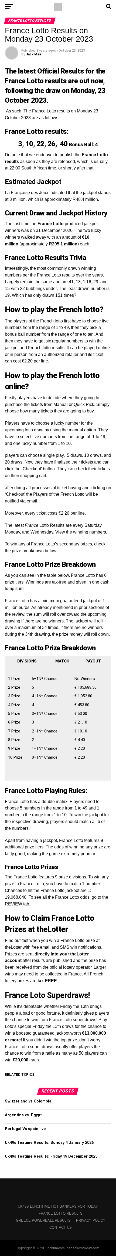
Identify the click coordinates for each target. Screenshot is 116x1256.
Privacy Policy (90, 1220)
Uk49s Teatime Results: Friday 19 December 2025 (51, 1156)
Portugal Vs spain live (25, 1129)
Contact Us (60, 1227)
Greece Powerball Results (43, 1220)
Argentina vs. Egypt (23, 1115)
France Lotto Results (61, 1213)
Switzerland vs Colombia (28, 1101)
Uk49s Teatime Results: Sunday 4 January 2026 (49, 1142)
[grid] (58, 717)
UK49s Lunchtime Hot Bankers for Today (58, 1206)
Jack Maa (33, 54)
